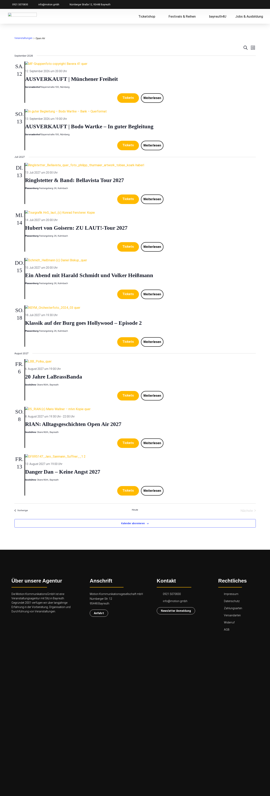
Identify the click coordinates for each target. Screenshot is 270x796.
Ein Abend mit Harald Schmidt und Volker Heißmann (89, 275)
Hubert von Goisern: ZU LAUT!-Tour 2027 (76, 228)
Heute (135, 510)
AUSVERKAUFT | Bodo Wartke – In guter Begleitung (89, 126)
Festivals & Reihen (182, 16)
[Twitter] (260, 4)
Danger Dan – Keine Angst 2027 (62, 472)
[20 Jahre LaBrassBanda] (140, 361)
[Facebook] (246, 4)
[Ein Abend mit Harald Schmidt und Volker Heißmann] (140, 260)
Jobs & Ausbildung (249, 16)
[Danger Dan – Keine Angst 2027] (140, 456)
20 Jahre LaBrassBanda (53, 377)
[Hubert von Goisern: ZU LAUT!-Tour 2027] (140, 212)
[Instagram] (253, 4)
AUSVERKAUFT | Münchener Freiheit (71, 79)
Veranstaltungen (23, 38)
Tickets (128, 98)
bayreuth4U (217, 16)
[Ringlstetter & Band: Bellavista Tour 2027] (140, 165)
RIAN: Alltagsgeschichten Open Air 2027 (73, 424)
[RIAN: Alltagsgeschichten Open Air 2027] (140, 409)
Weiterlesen (152, 98)
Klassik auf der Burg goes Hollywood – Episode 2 (83, 323)
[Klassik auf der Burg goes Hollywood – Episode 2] (140, 307)
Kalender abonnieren (133, 523)
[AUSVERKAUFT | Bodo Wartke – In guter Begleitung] (140, 111)
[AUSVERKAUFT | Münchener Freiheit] (140, 63)
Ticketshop (146, 16)
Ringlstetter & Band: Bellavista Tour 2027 (74, 180)
